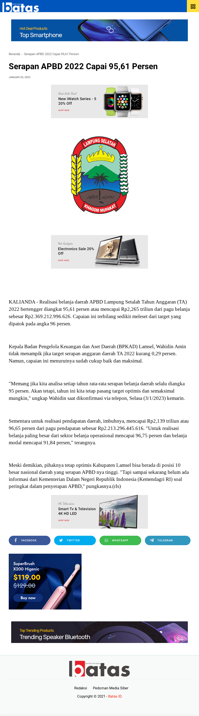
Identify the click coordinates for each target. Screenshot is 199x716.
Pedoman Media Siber (110, 688)
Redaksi (80, 688)
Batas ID (115, 696)
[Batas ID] (20, 7)
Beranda (14, 54)
